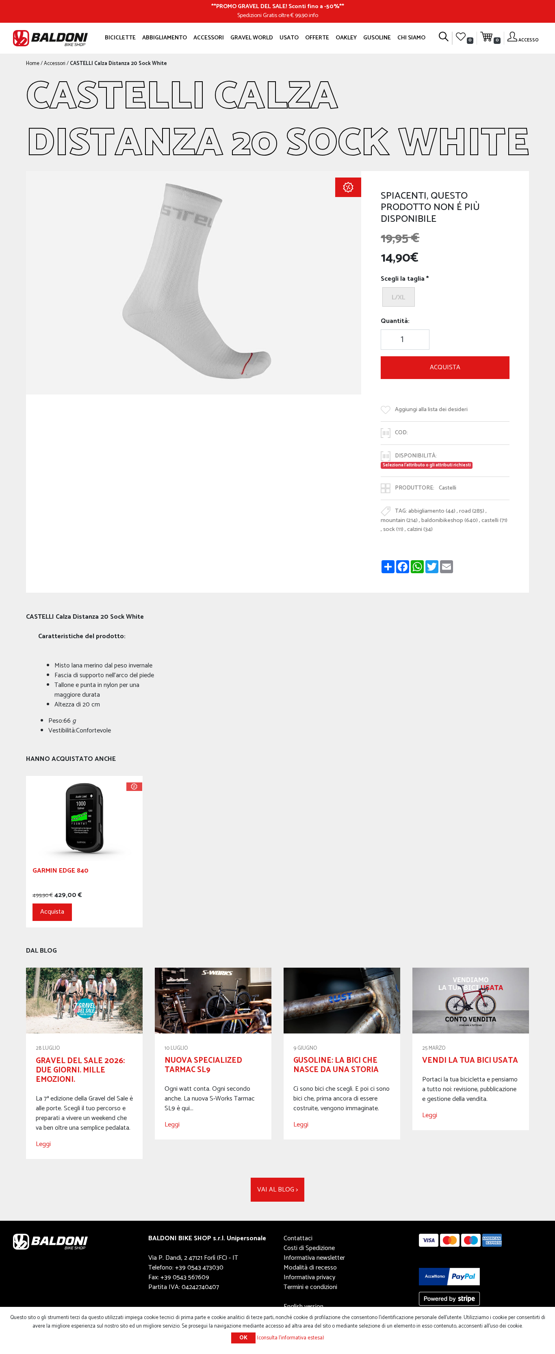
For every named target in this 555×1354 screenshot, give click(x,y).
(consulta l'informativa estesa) (290, 1338)
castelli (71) (494, 520)
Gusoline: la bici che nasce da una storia (336, 1065)
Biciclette (120, 38)
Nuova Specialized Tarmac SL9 (203, 1065)
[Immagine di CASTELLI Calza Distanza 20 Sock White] (193, 282)
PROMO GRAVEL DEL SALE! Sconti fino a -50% (277, 6)
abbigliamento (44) (431, 511)
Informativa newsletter (314, 1257)
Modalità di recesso (310, 1267)
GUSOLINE (377, 38)
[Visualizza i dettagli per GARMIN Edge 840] (84, 818)
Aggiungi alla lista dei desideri (431, 409)
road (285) (471, 511)
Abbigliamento (164, 38)
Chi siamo (411, 38)
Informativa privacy (309, 1277)
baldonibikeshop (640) (449, 520)
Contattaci (298, 1238)
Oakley (346, 38)
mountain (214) (399, 520)
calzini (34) (420, 529)
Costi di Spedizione (309, 1248)
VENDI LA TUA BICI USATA (470, 1060)
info (313, 15)
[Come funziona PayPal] (449, 1276)
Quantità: (395, 321)
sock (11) (393, 529)
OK (243, 1338)
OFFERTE (317, 38)
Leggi (43, 1144)
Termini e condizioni (310, 1287)
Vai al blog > (277, 1189)
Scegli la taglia (403, 279)
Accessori (208, 38)
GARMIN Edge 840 (61, 872)
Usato (289, 38)
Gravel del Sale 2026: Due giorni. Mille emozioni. (80, 1070)
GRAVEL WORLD (251, 38)
